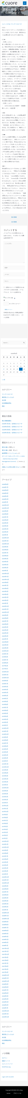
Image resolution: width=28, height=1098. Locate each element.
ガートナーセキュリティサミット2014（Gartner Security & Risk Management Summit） (13, 458)
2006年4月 (5, 999)
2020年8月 (5, 642)
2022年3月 (5, 633)
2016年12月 (5, 672)
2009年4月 (5, 901)
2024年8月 (5, 549)
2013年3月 (5, 779)
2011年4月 (5, 829)
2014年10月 (5, 734)
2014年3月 (5, 755)
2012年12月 (5, 787)
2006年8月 (5, 987)
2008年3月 (5, 939)
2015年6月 (5, 710)
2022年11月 (5, 609)
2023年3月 (5, 597)
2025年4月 (5, 526)
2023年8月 (5, 582)
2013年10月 (5, 767)
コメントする (6, 24)
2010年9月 (5, 850)
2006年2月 (5, 1005)
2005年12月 (5, 1011)
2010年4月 (5, 865)
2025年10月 (5, 508)
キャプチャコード (14, 303)
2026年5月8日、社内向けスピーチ (12, 429)
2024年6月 (5, 555)
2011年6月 (5, 823)
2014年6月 (5, 746)
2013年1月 (5, 785)
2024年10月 (5, 544)
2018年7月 (5, 660)
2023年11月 (5, 576)
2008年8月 (5, 924)
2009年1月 (5, 910)
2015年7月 (5, 707)
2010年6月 (5, 859)
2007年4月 (5, 972)
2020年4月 (5, 648)
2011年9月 (5, 814)
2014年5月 (5, 749)
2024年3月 (5, 564)
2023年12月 (5, 573)
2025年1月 (5, 535)
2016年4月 (5, 689)
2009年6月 (5, 895)
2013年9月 (5, 770)
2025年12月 (5, 505)
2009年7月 (5, 892)
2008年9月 (5, 921)
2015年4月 (5, 716)
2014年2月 (5, 758)
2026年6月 (5, 490)
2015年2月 (5, 722)
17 (3, 369)
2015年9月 (5, 701)
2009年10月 (5, 883)
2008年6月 (5, 930)
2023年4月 (5, 594)
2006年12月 (5, 975)
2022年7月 (5, 621)
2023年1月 (5, 603)
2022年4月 (5, 630)
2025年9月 (5, 511)
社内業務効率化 (6, 403)
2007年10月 (5, 954)
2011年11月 (5, 808)
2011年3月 (5, 832)
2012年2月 (5, 799)
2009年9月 (5, 886)
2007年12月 (5, 948)
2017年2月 (5, 666)
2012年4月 (5, 793)
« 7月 (3, 379)
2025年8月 (5, 514)
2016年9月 (5, 680)
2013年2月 (5, 782)
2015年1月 (5, 725)
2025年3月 (5, 529)
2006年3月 (5, 1002)
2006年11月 (5, 978)
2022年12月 (5, 606)
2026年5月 (5, 493)
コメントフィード (7, 1064)
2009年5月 (5, 898)
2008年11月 (5, 915)
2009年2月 (5, 907)
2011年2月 (5, 835)
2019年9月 (5, 657)
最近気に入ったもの (8, 397)
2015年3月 (5, 719)
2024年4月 (5, 561)
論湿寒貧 (4, 453)
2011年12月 (5, 805)
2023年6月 (5, 588)
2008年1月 (5, 945)
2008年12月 (5, 912)
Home (8, 1093)
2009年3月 (5, 904)
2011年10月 (5, 811)
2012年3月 (5, 796)
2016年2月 (5, 695)
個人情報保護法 (6, 421)
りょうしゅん (13, 453)
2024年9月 (5, 547)
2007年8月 (5, 960)
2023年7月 (5, 585)
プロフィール (17, 1093)
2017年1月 (5, 668)
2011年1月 (5, 838)
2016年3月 (5, 692)
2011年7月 (5, 820)
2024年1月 (5, 570)
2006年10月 (5, 981)
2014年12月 (5, 728)
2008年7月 (5, 927)
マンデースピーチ (16, 24)
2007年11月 (5, 951)
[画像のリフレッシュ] (15, 298)
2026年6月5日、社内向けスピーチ (12, 426)
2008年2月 (5, 942)
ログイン (4, 1058)
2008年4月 (5, 936)
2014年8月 (5, 740)
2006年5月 (5, 996)
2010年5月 (5, 862)
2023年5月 (5, 591)
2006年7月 (5, 990)
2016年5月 (5, 686)
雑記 (3, 406)
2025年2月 (5, 532)
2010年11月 (5, 844)
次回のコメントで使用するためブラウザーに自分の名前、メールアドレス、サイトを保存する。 (14, 290)
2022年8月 (5, 618)
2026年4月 (5, 496)
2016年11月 (5, 674)
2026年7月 (5, 487)
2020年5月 (5, 645)
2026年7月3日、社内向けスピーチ (12, 423)
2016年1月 (5, 698)
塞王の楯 (4, 447)
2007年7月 (5, 963)
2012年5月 (5, 791)
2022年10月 (5, 612)
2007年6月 (5, 966)
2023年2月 (5, 600)
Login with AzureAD (8, 1077)
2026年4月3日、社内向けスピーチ (12, 432)
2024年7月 (5, 553)
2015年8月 (5, 704)
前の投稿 (14, 217)
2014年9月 (5, 737)
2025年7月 (5, 517)
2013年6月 (5, 773)
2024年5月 (5, 558)
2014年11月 (5, 731)
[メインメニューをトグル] (25, 3)
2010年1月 (5, 874)
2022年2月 (5, 636)
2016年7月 (5, 683)
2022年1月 (5, 639)
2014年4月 (5, 752)
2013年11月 (5, 764)
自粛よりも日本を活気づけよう (11, 467)
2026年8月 (5, 484)
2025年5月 (5, 523)
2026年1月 (5, 502)
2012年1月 (5, 802)
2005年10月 (5, 1017)
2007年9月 (5, 957)
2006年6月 (5, 993)
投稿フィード (6, 1061)
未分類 (4, 400)
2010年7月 (5, 856)
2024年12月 (5, 538)
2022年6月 (5, 624)
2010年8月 (5, 853)
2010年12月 (5, 841)
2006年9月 (5, 984)
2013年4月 (5, 776)
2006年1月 (5, 1008)
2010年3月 (5, 868)
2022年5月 (5, 627)
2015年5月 (5, 713)
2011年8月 (5, 817)
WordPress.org (6, 1067)
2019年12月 (5, 651)
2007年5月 (5, 969)
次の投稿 (14, 222)
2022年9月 (5, 615)
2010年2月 (5, 871)
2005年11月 (5, 1014)
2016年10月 (5, 677)
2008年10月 (5, 918)
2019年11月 (5, 654)
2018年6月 (5, 663)
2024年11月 (5, 541)
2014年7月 (5, 743)
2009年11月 (5, 880)
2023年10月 (5, 579)
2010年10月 (5, 847)
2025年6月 (5, 520)
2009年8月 (5, 889)
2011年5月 (5, 826)
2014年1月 (5, 761)
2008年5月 (5, 933)
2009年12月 (5, 877)
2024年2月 (5, 567)
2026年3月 (5, 499)
